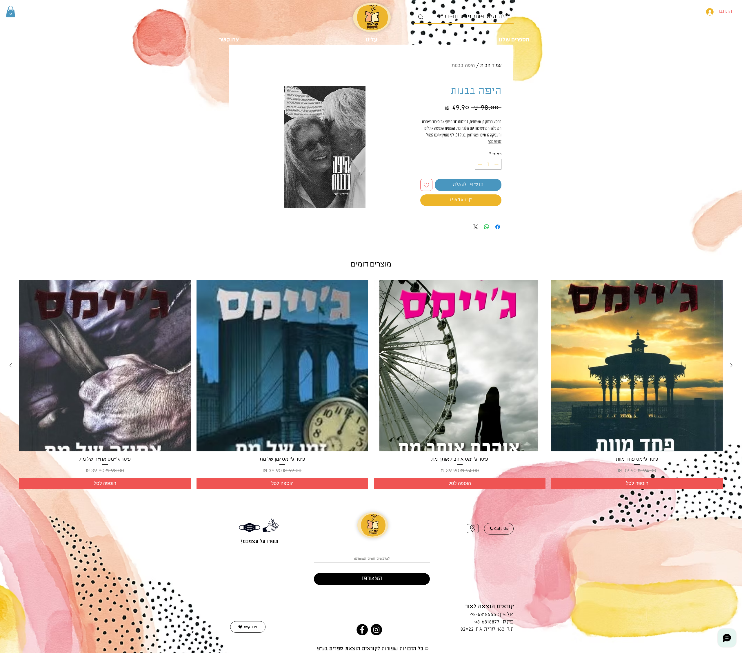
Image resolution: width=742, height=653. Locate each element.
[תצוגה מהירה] (637, 365)
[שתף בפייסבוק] (497, 226)
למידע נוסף (494, 141)
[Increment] (479, 164)
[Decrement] (497, 164)
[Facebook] (362, 629)
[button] (10, 11)
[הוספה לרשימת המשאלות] (426, 185)
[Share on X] (475, 226)
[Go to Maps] (473, 528)
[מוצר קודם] (731, 365)
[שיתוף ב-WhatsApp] (486, 226)
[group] (371, 384)
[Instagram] (376, 629)
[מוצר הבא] (10, 365)
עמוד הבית (490, 65)
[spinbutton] (488, 164)
